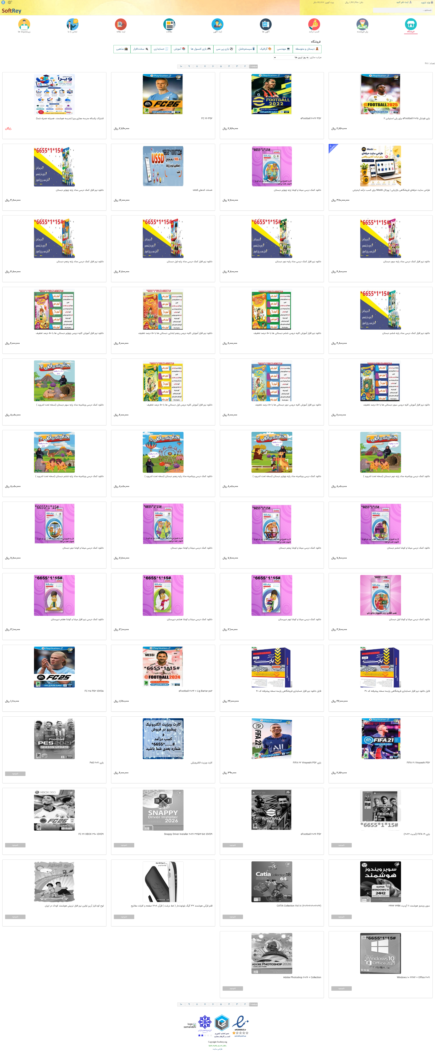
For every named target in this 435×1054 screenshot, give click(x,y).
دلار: (361, 2)
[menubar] (217, 49)
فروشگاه (316, 42)
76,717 (320, 2)
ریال (347, 2)
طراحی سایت (217, 1049)
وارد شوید (425, 3)
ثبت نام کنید (402, 2)
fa (11, 1)
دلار (315, 2)
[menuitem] (122, 49)
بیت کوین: (329, 2)
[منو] (3, 2)
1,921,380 (354, 2)
